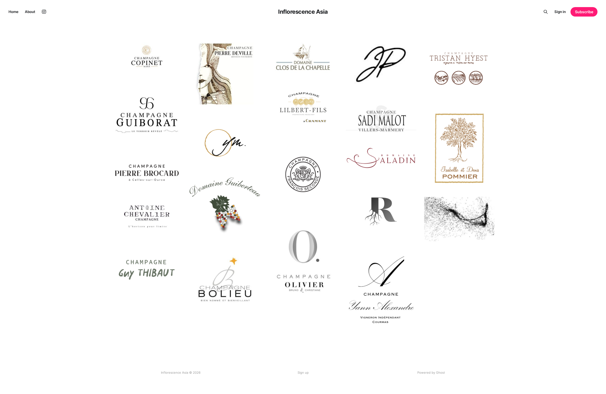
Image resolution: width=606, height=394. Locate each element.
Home (13, 11)
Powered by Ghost (431, 372)
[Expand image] (175, 67)
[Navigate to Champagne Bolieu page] (225, 279)
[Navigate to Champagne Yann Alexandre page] (381, 289)
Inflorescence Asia (303, 12)
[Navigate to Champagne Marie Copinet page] (146, 56)
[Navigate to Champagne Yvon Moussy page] (225, 143)
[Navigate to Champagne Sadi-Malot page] (381, 118)
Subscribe (584, 11)
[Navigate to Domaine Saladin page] (381, 158)
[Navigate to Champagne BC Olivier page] (303, 262)
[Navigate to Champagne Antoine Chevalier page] (146, 218)
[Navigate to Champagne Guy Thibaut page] (146, 269)
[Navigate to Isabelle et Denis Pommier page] (459, 148)
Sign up (303, 372)
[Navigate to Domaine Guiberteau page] (225, 207)
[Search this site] (545, 11)
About (30, 11)
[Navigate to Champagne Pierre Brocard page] (146, 173)
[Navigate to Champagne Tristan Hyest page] (459, 69)
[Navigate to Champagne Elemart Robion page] (381, 211)
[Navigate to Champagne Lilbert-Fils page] (303, 107)
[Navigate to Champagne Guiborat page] (146, 117)
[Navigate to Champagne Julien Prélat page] (381, 64)
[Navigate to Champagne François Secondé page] (303, 174)
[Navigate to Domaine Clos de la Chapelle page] (303, 57)
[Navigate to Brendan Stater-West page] (459, 225)
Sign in (560, 11)
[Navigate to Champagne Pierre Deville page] (225, 74)
